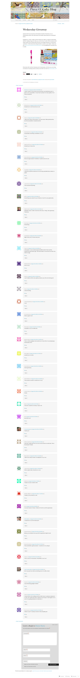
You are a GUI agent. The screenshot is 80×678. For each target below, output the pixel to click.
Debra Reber (26, 518)
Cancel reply (55, 624)
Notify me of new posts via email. (30, 666)
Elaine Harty (40, 626)
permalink (52, 79)
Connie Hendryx (27, 429)
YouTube (24, 20)
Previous (59, 23)
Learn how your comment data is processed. (42, 671)
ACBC (33, 20)
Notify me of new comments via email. (31, 664)
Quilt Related (34, 79)
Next (63, 23)
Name (25, 650)
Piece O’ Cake (18, 20)
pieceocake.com (52, 68)
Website (25, 661)
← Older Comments (19, 85)
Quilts (29, 20)
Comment (26, 633)
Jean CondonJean (28, 569)
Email (25, 655)
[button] (31, 57)
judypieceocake (29, 23)
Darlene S (26, 89)
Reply (26, 99)
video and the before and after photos (33, 45)
